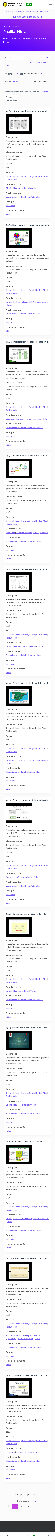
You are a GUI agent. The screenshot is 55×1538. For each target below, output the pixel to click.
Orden (33, 188)
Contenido (10, 877)
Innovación (10, 205)
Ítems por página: (23, 1494)
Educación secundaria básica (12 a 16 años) (24, 197)
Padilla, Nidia (11, 179)
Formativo (10, 533)
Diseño (9, 188)
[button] (8, 1506)
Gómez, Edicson (13, 176)
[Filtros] (8, 66)
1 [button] (14, 1506)
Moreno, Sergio (28, 176)
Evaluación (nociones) (15, 1335)
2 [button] (21, 1506)
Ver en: (8, 82)
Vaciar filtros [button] (45, 92)
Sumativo (44, 533)
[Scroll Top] (48, 1535)
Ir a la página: (23, 1501)
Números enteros (21, 188)
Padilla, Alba (41, 176)
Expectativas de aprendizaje (18, 760)
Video (8, 214)
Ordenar (9, 74)
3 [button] (28, 1506)
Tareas (40, 646)
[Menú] (50, 4)
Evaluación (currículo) (22, 302)
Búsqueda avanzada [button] (39, 62)
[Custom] (7, 1535)
